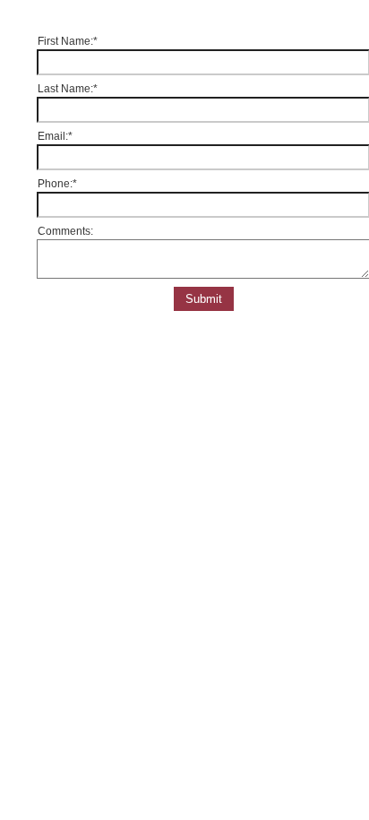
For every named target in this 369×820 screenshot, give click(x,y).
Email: (55, 136)
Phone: (57, 183)
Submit (203, 299)
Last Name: (68, 88)
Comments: (65, 231)
